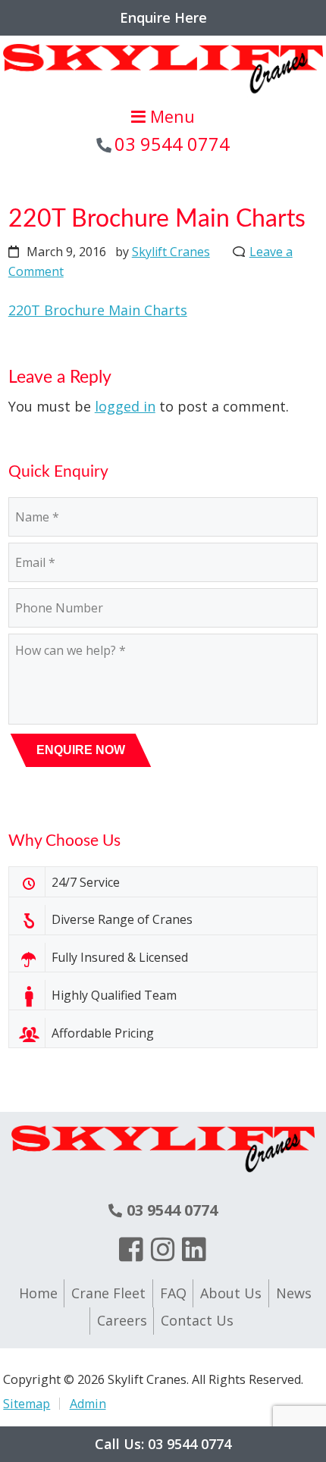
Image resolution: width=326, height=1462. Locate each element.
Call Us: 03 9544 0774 (163, 1444)
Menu (170, 116)
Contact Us (197, 1320)
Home (38, 1293)
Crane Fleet (108, 1293)
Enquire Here (163, 17)
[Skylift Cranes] (162, 95)
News (294, 1293)
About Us (231, 1293)
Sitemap (26, 1404)
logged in (125, 406)
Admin (87, 1404)
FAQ (173, 1293)
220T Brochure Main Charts (97, 310)
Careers (122, 1320)
